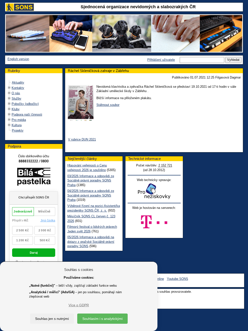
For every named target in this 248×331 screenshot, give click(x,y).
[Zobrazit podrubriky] (9, 87)
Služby (16, 98)
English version (18, 59)
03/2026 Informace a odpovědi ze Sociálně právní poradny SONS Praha (90, 180)
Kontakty (18, 88)
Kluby (16, 109)
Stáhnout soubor (107, 105)
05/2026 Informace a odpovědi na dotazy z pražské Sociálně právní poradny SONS (90, 241)
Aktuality (18, 82)
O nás (16, 93)
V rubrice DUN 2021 (82, 139)
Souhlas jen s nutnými (52, 319)
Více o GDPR (79, 305)
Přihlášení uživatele (161, 60)
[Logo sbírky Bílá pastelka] (33, 177)
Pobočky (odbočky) (25, 104)
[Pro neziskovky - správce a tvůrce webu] (154, 191)
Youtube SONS (177, 279)
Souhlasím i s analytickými (102, 319)
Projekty (17, 130)
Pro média (19, 120)
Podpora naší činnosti (27, 114)
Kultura (17, 125)
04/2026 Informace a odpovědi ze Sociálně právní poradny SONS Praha (90, 195)
